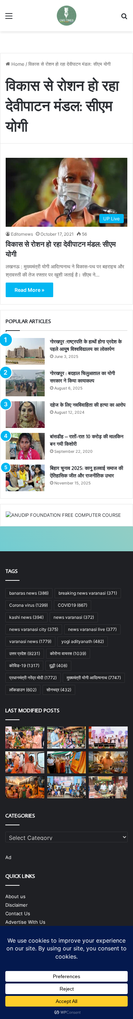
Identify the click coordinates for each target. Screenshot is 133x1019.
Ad (8, 857)
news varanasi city (33, 629)
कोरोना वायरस (68, 653)
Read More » (29, 290)
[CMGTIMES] (66, 15)
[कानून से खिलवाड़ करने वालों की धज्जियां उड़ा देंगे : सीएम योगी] (66, 762)
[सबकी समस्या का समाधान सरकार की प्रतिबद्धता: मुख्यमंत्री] (24, 737)
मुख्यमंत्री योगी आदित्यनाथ (94, 677)
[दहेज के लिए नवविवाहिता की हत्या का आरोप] (25, 414)
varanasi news (30, 641)
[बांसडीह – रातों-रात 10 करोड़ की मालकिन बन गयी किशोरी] (25, 446)
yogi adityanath (82, 641)
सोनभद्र (58, 689)
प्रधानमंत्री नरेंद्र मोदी (33, 677)
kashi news (26, 617)
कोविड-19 (24, 665)
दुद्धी (58, 665)
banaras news (29, 593)
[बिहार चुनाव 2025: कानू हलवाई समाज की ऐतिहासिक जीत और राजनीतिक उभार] (25, 478)
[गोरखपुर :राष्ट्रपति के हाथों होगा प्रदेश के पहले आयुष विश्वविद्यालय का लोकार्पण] (25, 351)
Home (17, 64)
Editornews (22, 234)
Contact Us (17, 913)
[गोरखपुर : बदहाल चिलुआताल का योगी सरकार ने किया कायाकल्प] (25, 383)
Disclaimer (16, 905)
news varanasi (74, 617)
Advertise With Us (25, 922)
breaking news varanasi (88, 593)
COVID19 (72, 605)
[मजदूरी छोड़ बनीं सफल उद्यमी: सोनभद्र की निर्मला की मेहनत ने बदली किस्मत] (66, 737)
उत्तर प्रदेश (24, 653)
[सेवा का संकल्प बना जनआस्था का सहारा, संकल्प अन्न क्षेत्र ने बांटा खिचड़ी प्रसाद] (108, 787)
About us (15, 896)
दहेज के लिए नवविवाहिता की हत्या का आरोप (88, 405)
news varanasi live (92, 629)
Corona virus (28, 605)
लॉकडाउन (23, 689)
